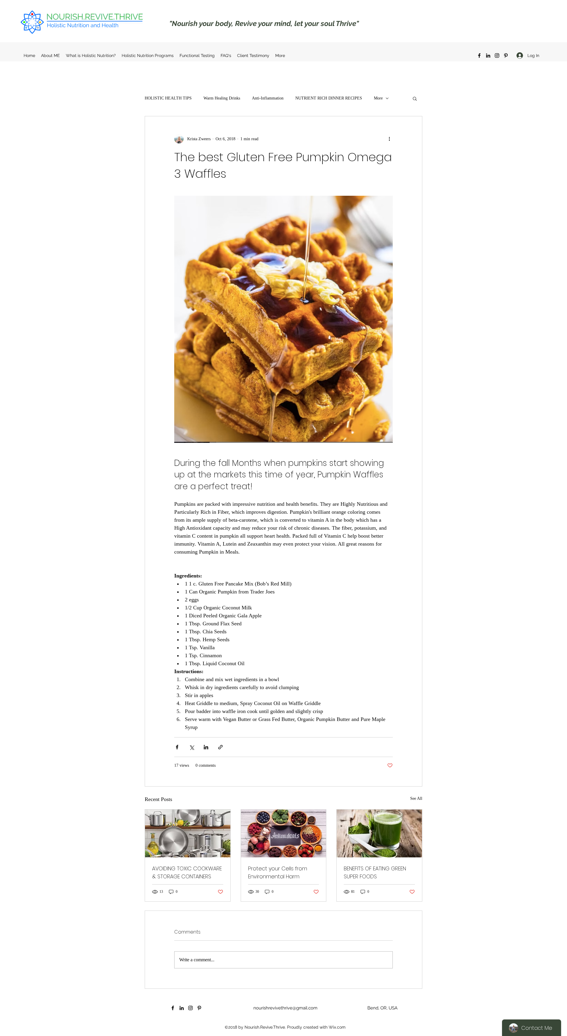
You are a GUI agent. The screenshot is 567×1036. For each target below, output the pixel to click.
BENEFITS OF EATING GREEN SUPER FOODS (375, 872)
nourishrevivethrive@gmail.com (285, 1008)
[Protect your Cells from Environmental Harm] (283, 833)
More (378, 98)
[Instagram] (497, 55)
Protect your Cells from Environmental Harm (277, 872)
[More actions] (389, 138)
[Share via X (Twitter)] (191, 747)
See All (416, 798)
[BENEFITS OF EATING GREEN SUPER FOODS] (379, 833)
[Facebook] (479, 55)
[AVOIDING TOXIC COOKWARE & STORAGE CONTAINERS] (187, 833)
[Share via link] (220, 747)
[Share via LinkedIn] (206, 747)
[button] (415, 98)
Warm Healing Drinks (221, 98)
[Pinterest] (506, 55)
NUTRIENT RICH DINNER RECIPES (328, 98)
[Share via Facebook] (177, 747)
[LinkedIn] (488, 55)
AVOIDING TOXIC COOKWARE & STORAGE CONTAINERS (187, 872)
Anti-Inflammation (268, 98)
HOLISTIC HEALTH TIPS (168, 98)
